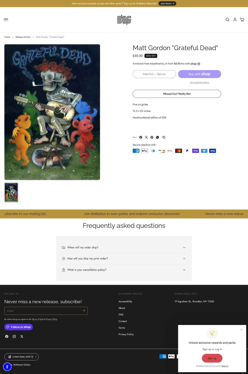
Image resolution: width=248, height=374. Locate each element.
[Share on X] (146, 137)
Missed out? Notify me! (177, 93)
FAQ (121, 314)
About (122, 308)
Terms (122, 328)
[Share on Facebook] (141, 137)
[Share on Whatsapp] (157, 137)
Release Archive (23, 37)
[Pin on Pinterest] (152, 137)
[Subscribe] (83, 310)
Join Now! (166, 3)
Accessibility (125, 301)
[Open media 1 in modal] (93, 50)
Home (7, 37)
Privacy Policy (51, 319)
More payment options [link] (199, 82)
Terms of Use (38, 319)
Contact (123, 321)
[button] (6, 19)
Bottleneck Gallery (21, 364)
